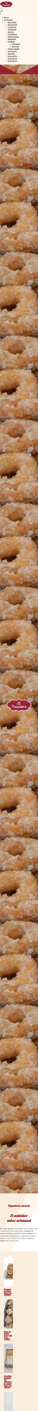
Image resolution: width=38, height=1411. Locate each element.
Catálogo (8, 20)
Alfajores (12, 22)
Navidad (11, 42)
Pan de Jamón (13, 49)
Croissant (12, 30)
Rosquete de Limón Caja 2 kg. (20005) (8, 1292)
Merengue (12, 39)
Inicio (6, 17)
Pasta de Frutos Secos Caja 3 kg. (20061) (8, 1335)
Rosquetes (12, 56)
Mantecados (13, 37)
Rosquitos (12, 61)
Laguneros (12, 34)
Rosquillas (12, 59)
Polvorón (16, 44)
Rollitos (11, 54)
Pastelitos (12, 51)
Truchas (15, 46)
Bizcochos (12, 25)
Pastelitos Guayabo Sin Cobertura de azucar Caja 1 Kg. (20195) (8, 1382)
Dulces (11, 32)
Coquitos (12, 27)
